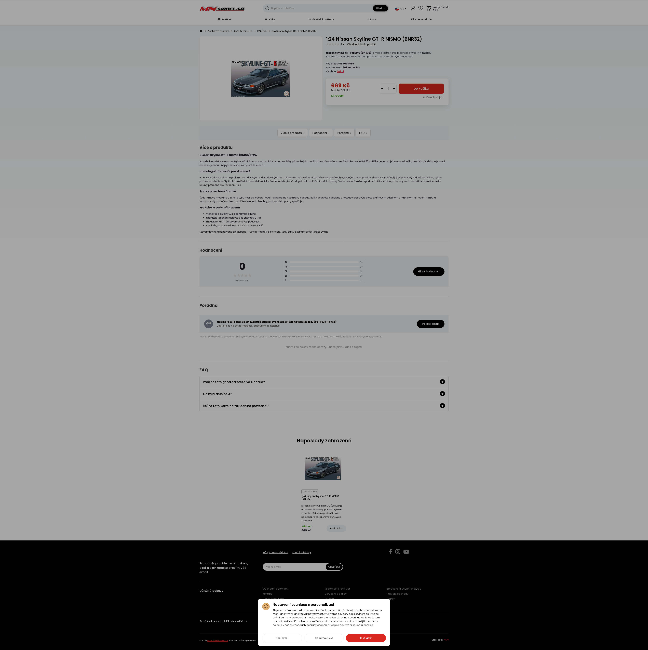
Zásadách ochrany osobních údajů (315, 625)
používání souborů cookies (356, 625)
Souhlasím (365, 638)
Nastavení (282, 638)
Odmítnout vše (324, 638)
